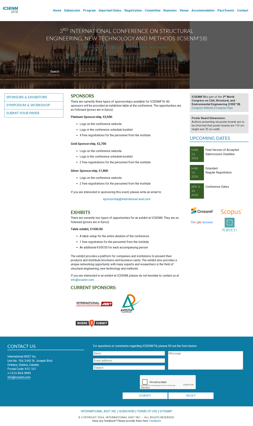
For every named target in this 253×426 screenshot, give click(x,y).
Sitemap (166, 411)
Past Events (225, 10)
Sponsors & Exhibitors (26, 97)
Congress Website (202, 108)
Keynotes (170, 10)
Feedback (155, 420)
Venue (184, 10)
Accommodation (203, 10)
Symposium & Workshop (28, 105)
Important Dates (110, 10)
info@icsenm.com (82, 280)
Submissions (82, 59)
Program (89, 10)
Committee (153, 10)
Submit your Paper (22, 113)
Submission (72, 10)
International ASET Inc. (99, 411)
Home (57, 10)
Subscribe (127, 411)
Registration (133, 10)
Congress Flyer (224, 108)
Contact (242, 10)
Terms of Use (147, 411)
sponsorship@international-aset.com (126, 199)
